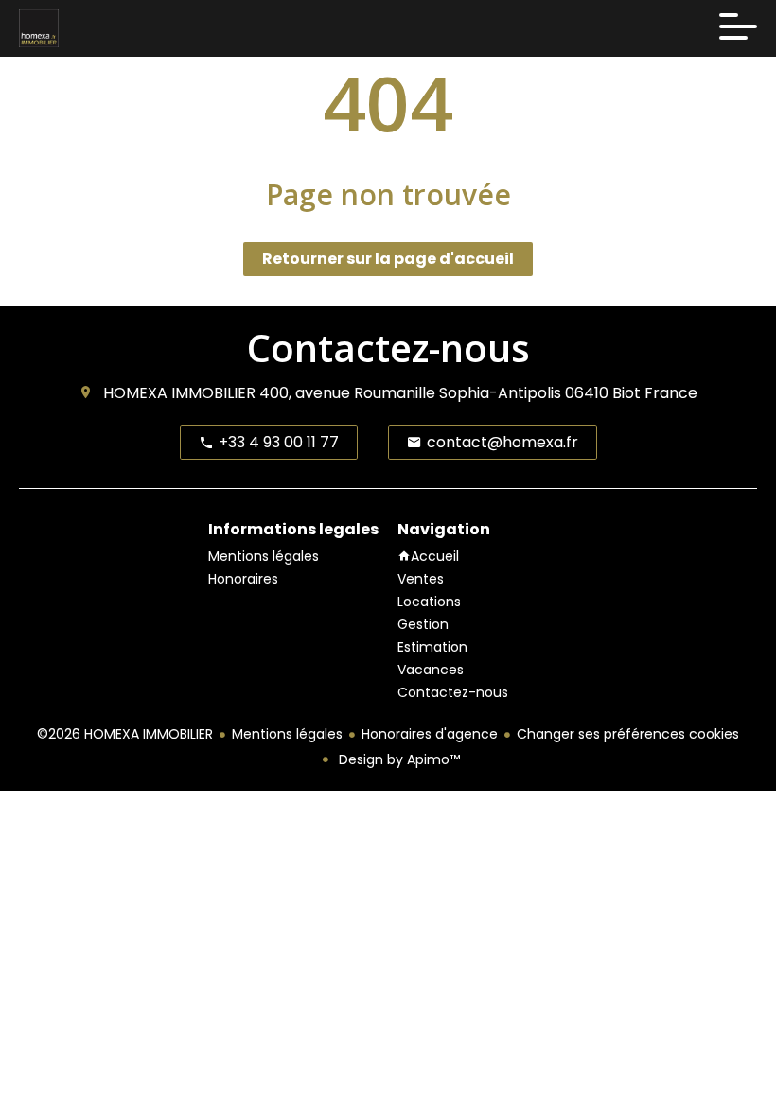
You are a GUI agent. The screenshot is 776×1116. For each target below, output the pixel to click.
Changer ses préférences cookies (628, 733)
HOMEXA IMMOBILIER (179, 393)
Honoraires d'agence (430, 733)
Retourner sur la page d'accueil (388, 259)
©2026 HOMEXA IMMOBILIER (125, 733)
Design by (397, 759)
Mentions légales (287, 733)
